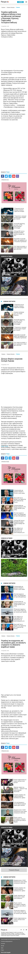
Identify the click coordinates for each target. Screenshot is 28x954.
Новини (20, 2)
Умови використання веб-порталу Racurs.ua (10, 939)
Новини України (10, 7)
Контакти (3, 943)
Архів (2, 947)
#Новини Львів (5, 461)
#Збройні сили (5, 179)
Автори (2, 945)
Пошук (2, 950)
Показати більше (14, 870)
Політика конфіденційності (6, 941)
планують (4, 445)
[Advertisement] (14, 53)
